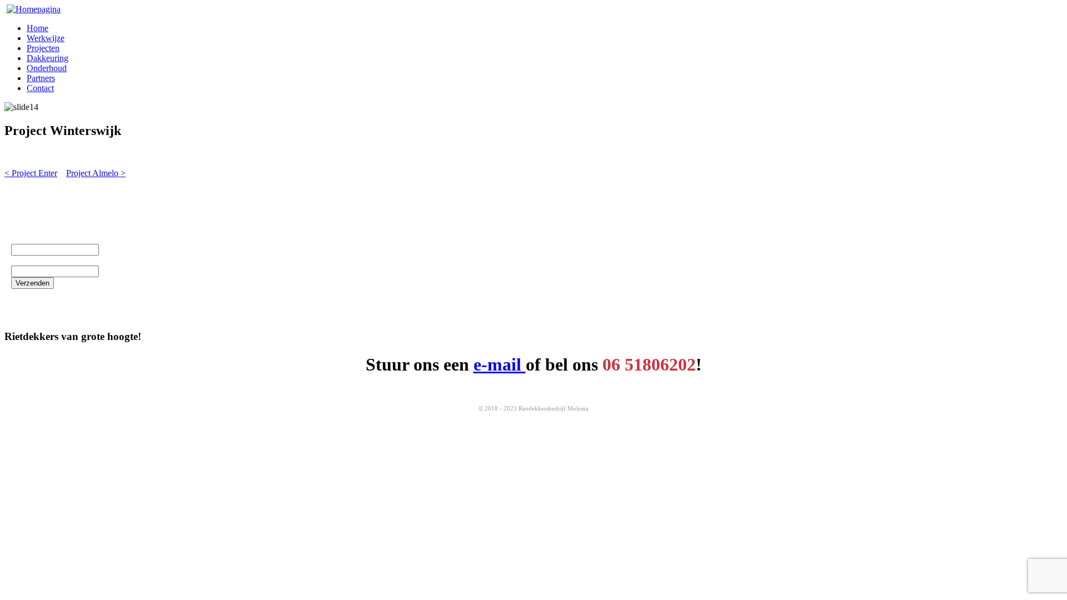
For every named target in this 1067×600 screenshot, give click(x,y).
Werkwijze (45, 38)
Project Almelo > (96, 173)
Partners (41, 78)
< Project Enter (30, 173)
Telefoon (29, 260)
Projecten (43, 48)
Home (37, 28)
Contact (40, 88)
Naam (24, 238)
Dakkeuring (47, 58)
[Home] (34, 9)
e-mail (499, 364)
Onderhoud (47, 68)
